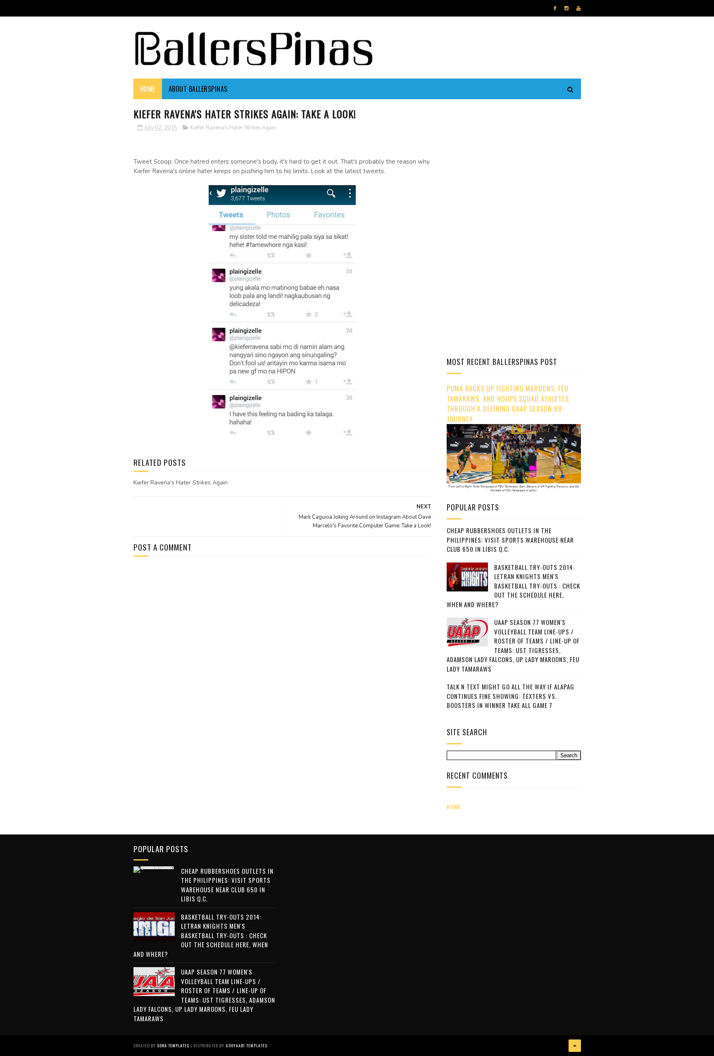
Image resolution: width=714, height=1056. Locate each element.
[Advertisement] (516, 163)
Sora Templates (173, 1045)
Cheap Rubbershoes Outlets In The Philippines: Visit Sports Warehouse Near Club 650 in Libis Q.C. (510, 539)
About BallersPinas (198, 89)
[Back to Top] (575, 1045)
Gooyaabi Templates (246, 1045)
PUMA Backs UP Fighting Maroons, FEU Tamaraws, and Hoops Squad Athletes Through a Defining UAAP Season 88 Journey (508, 403)
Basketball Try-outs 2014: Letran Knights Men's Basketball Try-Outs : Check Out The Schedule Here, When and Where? (513, 586)
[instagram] (566, 8)
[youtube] (578, 8)
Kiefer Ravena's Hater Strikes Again (233, 127)
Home (147, 89)
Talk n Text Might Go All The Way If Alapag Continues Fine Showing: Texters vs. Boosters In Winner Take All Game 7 (510, 696)
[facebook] (555, 8)
